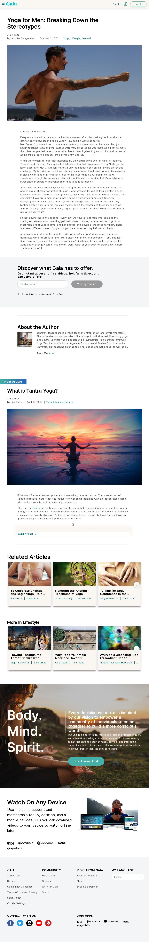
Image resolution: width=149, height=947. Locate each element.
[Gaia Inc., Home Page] (11, 4)
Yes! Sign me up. (87, 284)
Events (46, 892)
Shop (80, 881)
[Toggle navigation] (3, 3)
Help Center (49, 875)
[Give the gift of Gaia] (125, 4)
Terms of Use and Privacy (22, 892)
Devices (11, 881)
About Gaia (13, 875)
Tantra (36, 508)
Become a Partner (87, 886)
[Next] (137, 585)
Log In (138, 4)
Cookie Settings (16, 903)
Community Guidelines (20, 886)
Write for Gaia (50, 886)
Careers (46, 881)
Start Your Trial (86, 761)
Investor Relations (87, 875)
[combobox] (128, 877)
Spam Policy (14, 897)
